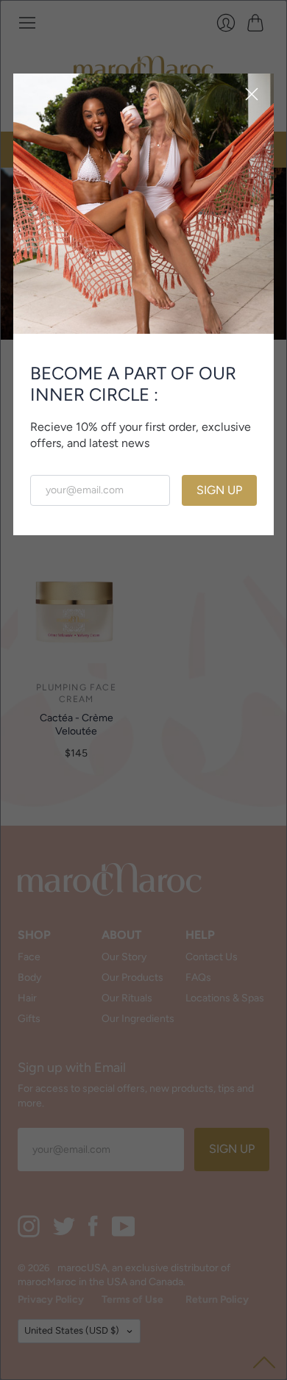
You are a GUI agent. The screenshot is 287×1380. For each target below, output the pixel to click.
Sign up (219, 490)
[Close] (251, 95)
